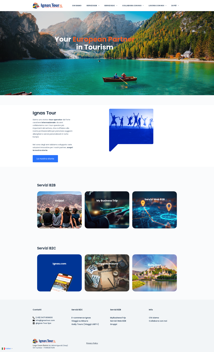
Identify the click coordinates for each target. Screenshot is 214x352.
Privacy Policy (92, 343)
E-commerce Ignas (81, 317)
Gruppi (113, 324)
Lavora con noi (156, 5)
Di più (173, 5)
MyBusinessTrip (118, 317)
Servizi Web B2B (118, 320)
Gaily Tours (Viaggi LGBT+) (85, 324)
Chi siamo (76, 5)
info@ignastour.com (45, 320)
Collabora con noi (131, 5)
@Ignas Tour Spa (43, 323)
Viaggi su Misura (79, 320)
